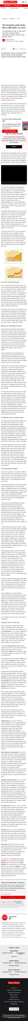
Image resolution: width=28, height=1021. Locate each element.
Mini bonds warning (14, 8)
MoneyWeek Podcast (7, 962)
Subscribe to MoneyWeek (7, 952)
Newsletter (24, 48)
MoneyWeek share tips (7, 971)
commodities (9, 96)
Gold (19, 18)
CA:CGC (18, 721)
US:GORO (22, 752)
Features (21, 41)
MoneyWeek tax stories (14, 974)
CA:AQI (23, 866)
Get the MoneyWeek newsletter (20, 953)
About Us (14, 988)
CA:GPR (9, 864)
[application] (14, 174)
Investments (4, 18)
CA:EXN (9, 860)
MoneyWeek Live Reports (14, 965)
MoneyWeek (10, 39)
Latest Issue (14, 956)
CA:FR (9, 677)
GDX (5, 558)
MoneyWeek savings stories (21, 971)
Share (4, 48)
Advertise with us (14, 999)
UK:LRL (9, 829)
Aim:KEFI (13, 805)
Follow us (16, 48)
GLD (2, 289)
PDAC (18, 89)
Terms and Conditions (14, 992)
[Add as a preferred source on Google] (14, 1009)
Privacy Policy (14, 994)
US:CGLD (12, 721)
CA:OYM (20, 780)
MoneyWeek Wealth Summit (21, 962)
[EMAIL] (10, 918)
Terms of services (17, 901)
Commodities (12, 18)
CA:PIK (13, 631)
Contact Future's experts (14, 990)
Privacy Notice (19, 902)
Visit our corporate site (19, 1015)
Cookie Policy (14, 997)
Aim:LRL (18, 660)
